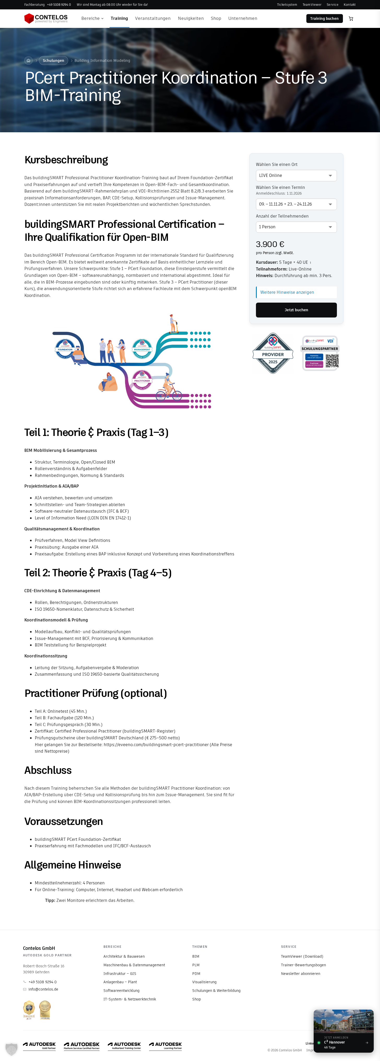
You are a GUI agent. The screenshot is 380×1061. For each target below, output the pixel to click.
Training (119, 18)
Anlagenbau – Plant (120, 982)
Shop (216, 18)
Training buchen (324, 18)
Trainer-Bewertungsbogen (303, 965)
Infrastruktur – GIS (119, 973)
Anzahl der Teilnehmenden (282, 216)
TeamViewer (312, 4)
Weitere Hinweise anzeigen (287, 292)
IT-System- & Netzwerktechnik (129, 999)
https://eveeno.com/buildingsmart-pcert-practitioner (156, 745)
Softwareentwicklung (121, 990)
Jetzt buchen (296, 310)
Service (332, 4)
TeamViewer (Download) (302, 956)
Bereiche (90, 18)
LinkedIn (312, 1043)
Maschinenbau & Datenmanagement (134, 965)
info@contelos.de (43, 989)
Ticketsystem (287, 4)
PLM (196, 965)
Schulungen (53, 60)
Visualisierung (204, 982)
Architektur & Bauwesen (124, 956)
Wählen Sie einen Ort (276, 164)
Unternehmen (242, 18)
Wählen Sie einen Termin (280, 190)
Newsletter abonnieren (300, 973)
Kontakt (350, 4)
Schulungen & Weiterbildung (216, 990)
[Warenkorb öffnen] (351, 18)
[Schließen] (369, 1014)
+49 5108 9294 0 (42, 982)
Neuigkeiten (191, 18)
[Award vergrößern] (29, 1010)
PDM (196, 973)
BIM (195, 956)
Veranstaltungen (153, 18)
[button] (11, 1049)
